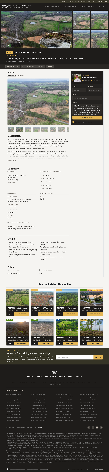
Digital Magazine (92, 383)
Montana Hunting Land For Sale (38, 420)
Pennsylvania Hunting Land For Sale (64, 420)
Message (75, 102)
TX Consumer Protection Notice (17, 469)
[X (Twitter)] (93, 427)
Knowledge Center (86, 1)
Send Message (87, 117)
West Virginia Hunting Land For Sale (88, 414)
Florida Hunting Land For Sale (13, 405)
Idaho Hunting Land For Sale (13, 411)
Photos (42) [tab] (11, 75)
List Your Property (88, 6)
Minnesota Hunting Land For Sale (39, 411)
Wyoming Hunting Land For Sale (87, 420)
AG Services (52, 383)
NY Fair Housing (44, 469)
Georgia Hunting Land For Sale (13, 408)
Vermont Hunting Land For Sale (87, 408)
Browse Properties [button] (53, 6)
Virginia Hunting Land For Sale (87, 411)
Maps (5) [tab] (21, 75)
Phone (90, 87)
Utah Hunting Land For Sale (86, 405)
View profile (86, 80)
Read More (12, 160)
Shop (94, 1)
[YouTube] (97, 427)
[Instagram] (101, 427)
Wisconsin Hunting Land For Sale (88, 417)
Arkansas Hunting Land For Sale (14, 400)
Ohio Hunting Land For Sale (62, 411)
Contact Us (81, 383)
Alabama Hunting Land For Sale (14, 394)
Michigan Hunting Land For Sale (38, 408)
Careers (71, 1)
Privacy (101, 469)
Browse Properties (34, 377)
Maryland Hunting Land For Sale (38, 405)
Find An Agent (50, 377)
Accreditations (24, 383)
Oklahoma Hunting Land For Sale (63, 414)
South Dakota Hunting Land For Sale (88, 397)
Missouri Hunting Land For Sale (38, 417)
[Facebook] (88, 427)
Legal (96, 469)
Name (74, 87)
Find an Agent (71, 6)
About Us (102, 6)
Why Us (77, 1)
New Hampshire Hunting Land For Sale (65, 397)
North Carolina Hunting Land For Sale (64, 405)
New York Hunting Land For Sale (63, 402)
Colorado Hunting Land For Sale (14, 402)
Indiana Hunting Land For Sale (13, 417)
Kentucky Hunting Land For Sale (38, 397)
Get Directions (11, 182)
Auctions (64, 1)
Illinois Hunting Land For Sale (13, 414)
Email (74, 94)
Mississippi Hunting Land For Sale (39, 414)
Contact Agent (21, 314)
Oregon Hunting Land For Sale (63, 417)
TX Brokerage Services (32, 469)
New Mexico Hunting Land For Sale (64, 400)
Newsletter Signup (56, 384)
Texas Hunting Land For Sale (87, 402)
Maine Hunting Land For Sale (38, 402)
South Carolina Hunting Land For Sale (89, 394)
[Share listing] (10, 314)
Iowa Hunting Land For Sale (12, 420)
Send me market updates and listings (83, 122)
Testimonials (35, 383)
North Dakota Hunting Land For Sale (64, 408)
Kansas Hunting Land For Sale (38, 394)
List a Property (70, 383)
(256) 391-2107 (96, 80)
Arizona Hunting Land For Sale (13, 397)
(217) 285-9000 (38, 427)
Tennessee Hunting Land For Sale (88, 400)
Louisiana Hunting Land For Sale (38, 400)
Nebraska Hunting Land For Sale (63, 394)
